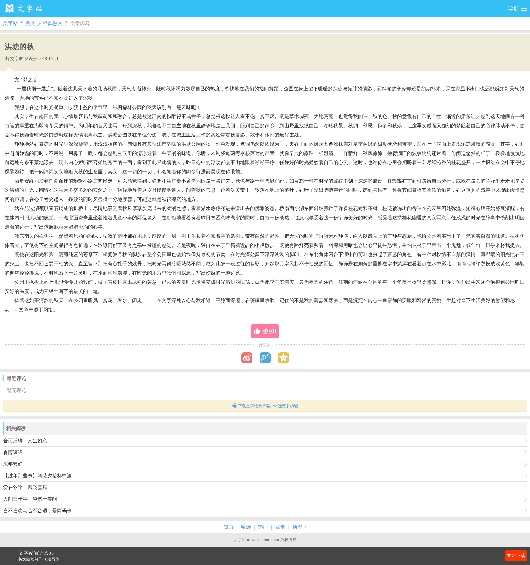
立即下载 (516, 555)
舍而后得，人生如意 (25, 440)
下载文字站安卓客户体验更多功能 (268, 406)
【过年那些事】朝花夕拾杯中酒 (37, 475)
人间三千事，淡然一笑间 (30, 499)
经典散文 (53, 23)
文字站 (10, 23)
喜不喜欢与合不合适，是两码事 (37, 510)
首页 (229, 526)
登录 (280, 526)
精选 (246, 526)
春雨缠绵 (13, 452)
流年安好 (13, 464)
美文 (30, 23)
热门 (263, 526)
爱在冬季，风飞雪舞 (25, 487)
